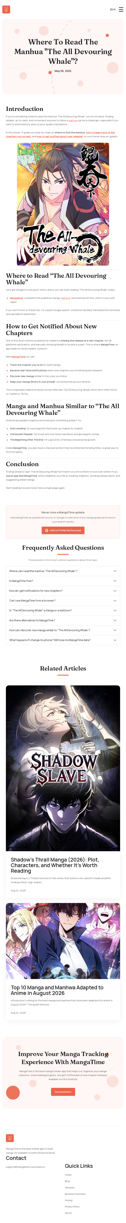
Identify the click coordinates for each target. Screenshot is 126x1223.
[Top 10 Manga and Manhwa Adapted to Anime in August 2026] (63, 941)
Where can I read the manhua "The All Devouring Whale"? (43, 571)
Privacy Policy (72, 1206)
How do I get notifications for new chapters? (36, 590)
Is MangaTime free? (21, 581)
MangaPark (16, 298)
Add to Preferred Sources (65, 530)
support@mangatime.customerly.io (25, 1166)
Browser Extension (75, 1193)
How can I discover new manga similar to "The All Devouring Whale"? (49, 630)
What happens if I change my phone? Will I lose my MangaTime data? (50, 640)
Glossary (70, 1187)
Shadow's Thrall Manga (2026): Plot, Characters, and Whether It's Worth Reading (55, 865)
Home (68, 1174)
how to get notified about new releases (60, 136)
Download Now (63, 1091)
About (68, 1212)
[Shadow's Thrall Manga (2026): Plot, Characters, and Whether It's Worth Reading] (63, 768)
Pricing (68, 1200)
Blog (67, 1181)
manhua (72, 120)
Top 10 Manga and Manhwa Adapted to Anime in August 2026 (57, 990)
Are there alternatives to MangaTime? (32, 620)
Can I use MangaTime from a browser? (32, 600)
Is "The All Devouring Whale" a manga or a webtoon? (40, 610)
